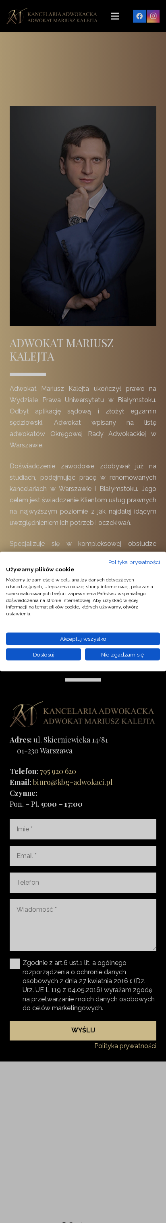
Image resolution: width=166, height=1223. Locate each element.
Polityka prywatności (134, 561)
